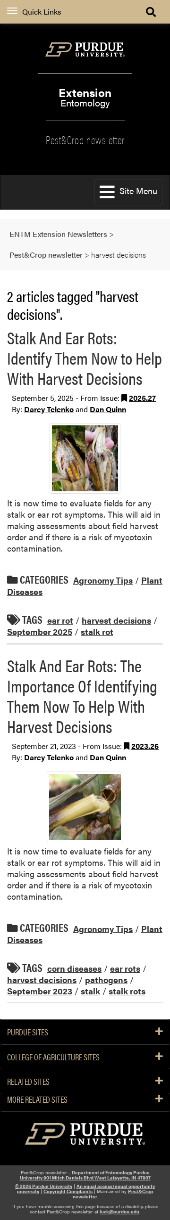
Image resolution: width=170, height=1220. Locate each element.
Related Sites (28, 1081)
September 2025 (39, 631)
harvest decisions (116, 620)
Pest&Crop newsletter (85, 138)
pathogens (106, 979)
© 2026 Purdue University (43, 1186)
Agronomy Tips (103, 580)
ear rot (60, 620)
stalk (90, 991)
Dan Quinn (108, 409)
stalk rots (127, 991)
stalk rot (97, 631)
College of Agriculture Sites (53, 1057)
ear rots (125, 968)
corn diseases (74, 968)
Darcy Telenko (49, 409)
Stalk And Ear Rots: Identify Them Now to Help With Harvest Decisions (84, 357)
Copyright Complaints (68, 1191)
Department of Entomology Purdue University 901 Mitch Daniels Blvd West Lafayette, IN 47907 (85, 1175)
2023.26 (145, 745)
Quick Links (41, 11)
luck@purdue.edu (119, 1211)
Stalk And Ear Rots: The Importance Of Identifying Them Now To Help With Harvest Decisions (82, 696)
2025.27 (142, 397)
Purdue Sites (27, 1032)
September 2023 (39, 991)
